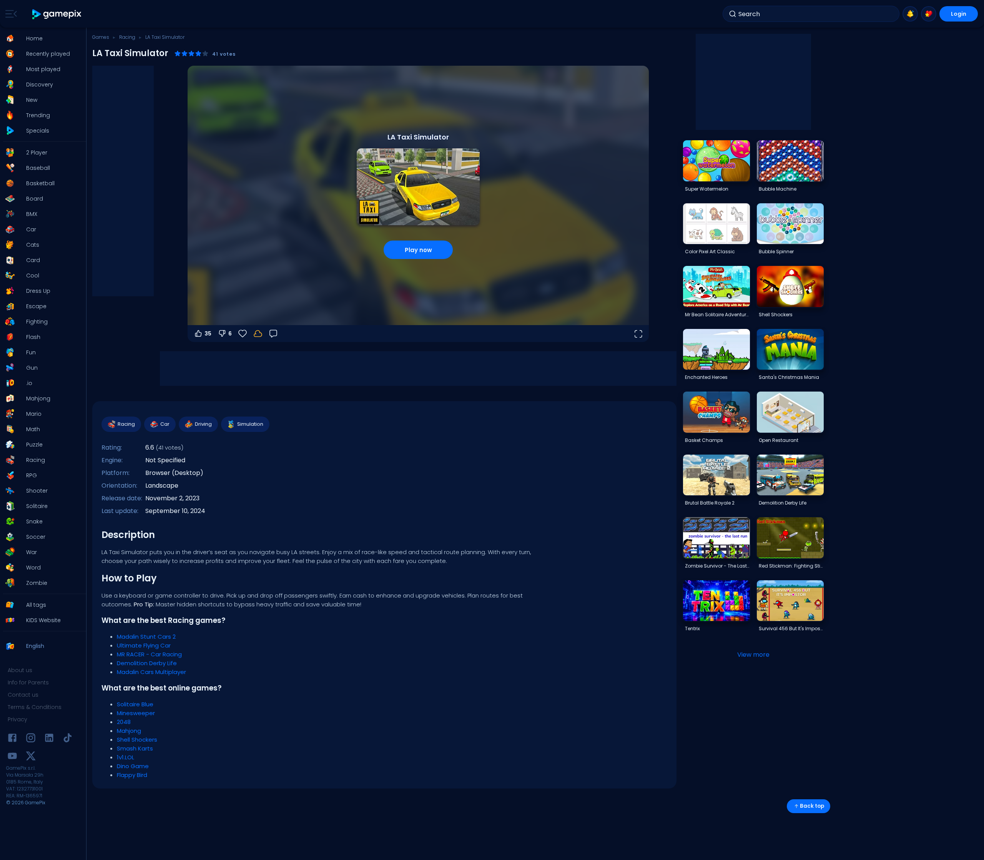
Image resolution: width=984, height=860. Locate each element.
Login (958, 14)
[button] (40, 38)
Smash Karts (135, 748)
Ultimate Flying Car (144, 645)
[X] (31, 757)
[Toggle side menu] (9, 14)
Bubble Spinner (776, 251)
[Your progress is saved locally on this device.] (258, 333)
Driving (203, 424)
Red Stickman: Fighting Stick (791, 566)
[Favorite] (928, 14)
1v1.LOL (125, 757)
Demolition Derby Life (147, 663)
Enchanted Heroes (706, 377)
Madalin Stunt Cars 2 (146, 637)
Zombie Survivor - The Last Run (717, 566)
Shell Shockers (137, 739)
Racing (127, 37)
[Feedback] (273, 333)
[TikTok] (68, 739)
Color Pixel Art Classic (710, 251)
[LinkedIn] (49, 739)
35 (207, 333)
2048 (124, 722)
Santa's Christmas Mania (789, 377)
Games (100, 37)
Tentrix (692, 628)
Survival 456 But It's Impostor (791, 628)
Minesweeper (136, 713)
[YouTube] (12, 757)
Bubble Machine (777, 189)
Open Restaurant (778, 440)
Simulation (250, 424)
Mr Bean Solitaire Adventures (717, 314)
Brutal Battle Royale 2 (710, 503)
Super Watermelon (706, 189)
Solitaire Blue (135, 704)
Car (165, 424)
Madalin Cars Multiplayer (151, 672)
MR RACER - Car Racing (149, 654)
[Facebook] (12, 739)
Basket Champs (704, 440)
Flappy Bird (132, 775)
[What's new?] (910, 14)
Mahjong (129, 731)
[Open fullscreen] (638, 333)
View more (753, 654)
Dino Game (133, 766)
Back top (812, 806)
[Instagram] (31, 739)
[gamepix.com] (57, 14)
